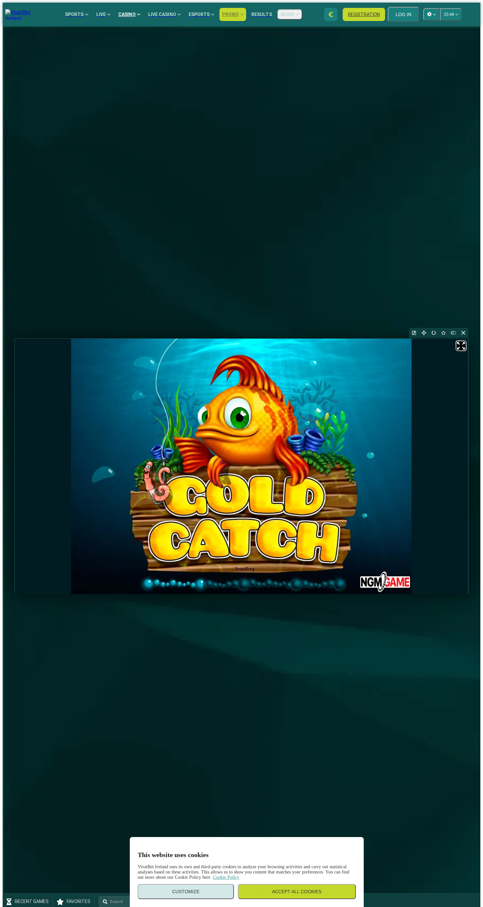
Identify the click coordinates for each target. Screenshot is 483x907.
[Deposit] (330, 14)
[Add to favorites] (443, 333)
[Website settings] (431, 14)
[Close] (463, 333)
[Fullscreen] (424, 333)
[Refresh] (434, 333)
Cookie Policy (226, 877)
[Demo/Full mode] (453, 333)
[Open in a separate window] (414, 333)
